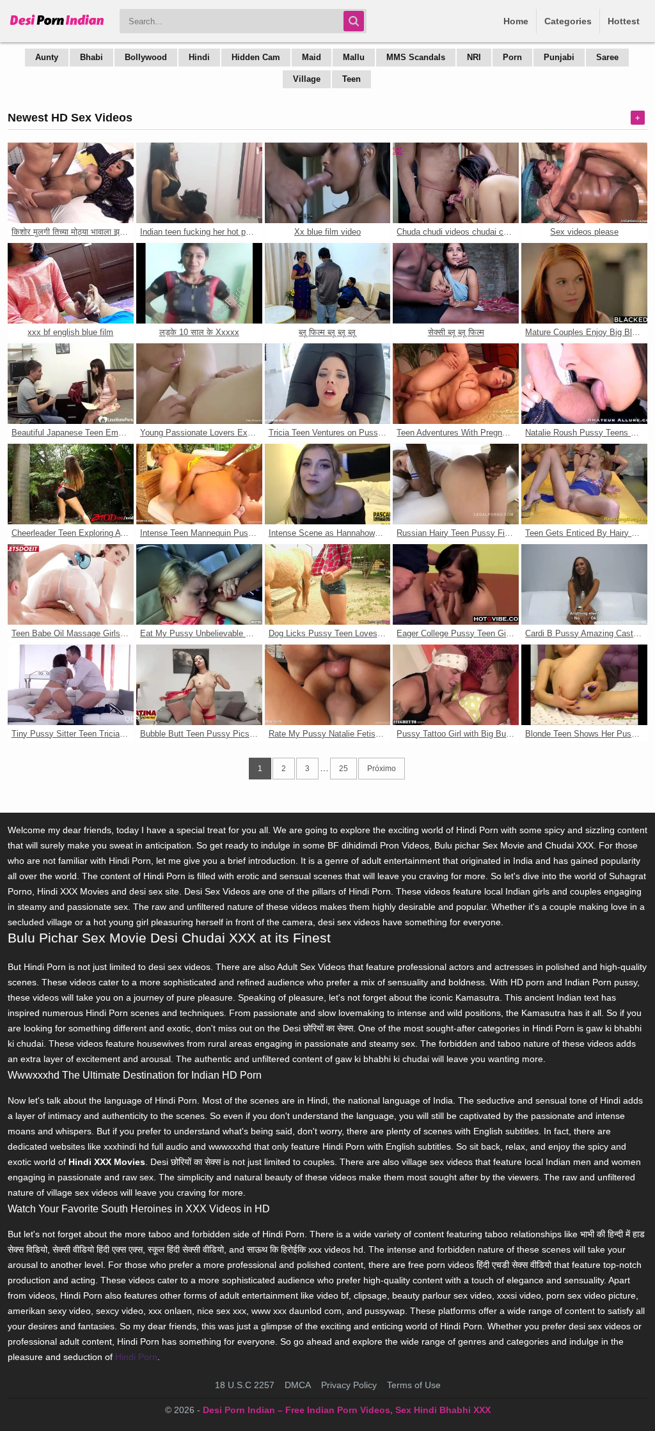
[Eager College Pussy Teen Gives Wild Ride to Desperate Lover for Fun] (456, 584)
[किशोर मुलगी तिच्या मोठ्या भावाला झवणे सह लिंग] (71, 183)
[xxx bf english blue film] (71, 283)
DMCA (298, 1385)
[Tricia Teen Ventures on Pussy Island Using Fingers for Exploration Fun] (328, 383)
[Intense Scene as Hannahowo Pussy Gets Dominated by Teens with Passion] (328, 484)
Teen (351, 79)
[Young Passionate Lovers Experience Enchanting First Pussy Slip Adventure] (199, 383)
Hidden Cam (256, 57)
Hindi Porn (136, 1357)
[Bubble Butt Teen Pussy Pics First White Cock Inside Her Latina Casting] (199, 685)
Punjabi (559, 57)
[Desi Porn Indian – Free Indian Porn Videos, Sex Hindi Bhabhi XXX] (57, 25)
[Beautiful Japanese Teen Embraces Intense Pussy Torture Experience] (71, 383)
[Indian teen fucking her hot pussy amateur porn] (199, 183)
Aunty (46, 57)
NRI (474, 57)
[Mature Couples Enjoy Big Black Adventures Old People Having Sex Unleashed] (584, 283)
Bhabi (91, 57)
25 (343, 768)
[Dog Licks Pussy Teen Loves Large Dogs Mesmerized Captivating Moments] (328, 584)
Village (306, 79)
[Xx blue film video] (328, 183)
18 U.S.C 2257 (244, 1385)
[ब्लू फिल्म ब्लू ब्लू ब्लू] (328, 283)
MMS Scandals (415, 57)
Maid (311, 57)
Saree (607, 57)
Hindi (199, 57)
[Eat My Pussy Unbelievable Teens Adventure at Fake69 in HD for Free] (199, 584)
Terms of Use (414, 1385)
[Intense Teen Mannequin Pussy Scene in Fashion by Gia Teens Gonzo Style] (199, 484)
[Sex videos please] (584, 183)
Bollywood (146, 57)
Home (515, 21)
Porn (512, 57)
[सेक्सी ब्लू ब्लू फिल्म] (456, 283)
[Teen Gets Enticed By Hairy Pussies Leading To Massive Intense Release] (584, 484)
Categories (568, 21)
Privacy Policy (349, 1385)
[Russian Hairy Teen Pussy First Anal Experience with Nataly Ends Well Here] (456, 484)
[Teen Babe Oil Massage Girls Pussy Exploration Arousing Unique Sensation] (71, 584)
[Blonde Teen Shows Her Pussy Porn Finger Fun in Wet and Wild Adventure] (584, 685)
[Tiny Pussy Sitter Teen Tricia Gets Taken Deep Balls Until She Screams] (71, 685)
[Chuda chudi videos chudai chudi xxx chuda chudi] (456, 183)
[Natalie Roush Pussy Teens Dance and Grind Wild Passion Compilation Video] (584, 383)
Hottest (624, 21)
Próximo (381, 768)
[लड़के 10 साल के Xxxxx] (199, 283)
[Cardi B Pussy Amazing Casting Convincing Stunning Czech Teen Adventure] (584, 584)
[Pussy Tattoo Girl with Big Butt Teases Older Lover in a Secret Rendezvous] (456, 685)
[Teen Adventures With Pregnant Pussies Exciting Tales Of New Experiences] (456, 383)
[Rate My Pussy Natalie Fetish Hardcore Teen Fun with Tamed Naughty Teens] (328, 685)
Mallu (354, 57)
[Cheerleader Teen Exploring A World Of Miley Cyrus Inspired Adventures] (71, 484)
